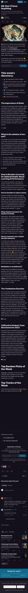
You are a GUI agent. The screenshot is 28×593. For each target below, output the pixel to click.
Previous (5, 476)
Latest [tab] (6, 532)
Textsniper (4, 372)
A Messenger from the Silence (9, 544)
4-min (4, 128)
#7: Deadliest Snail (9, 437)
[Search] (25, 532)
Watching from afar (6, 535)
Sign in (25, 2)
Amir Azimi (6, 17)
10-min (5, 168)
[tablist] (7, 485)
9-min (4, 319)
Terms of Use (20, 458)
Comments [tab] (4, 485)
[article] (14, 538)
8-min (4, 359)
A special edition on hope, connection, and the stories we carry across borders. (10, 546)
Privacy (12, 583)
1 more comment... (5, 525)
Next (23, 476)
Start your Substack (10, 586)
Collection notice (22, 583)
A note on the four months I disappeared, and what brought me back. (10, 556)
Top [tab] (2, 532)
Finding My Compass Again (9, 554)
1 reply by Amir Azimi (10, 519)
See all (4, 563)
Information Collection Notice (15, 460)
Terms (16, 583)
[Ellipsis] (26, 498)
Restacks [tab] (10, 485)
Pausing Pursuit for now (6, 537)
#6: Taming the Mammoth (11, 440)
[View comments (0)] (8, 550)
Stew (5, 498)
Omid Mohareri (7, 509)
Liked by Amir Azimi (9, 499)
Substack (7, 590)
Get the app (20, 586)
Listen (25, 17)
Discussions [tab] (11, 532)
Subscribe (20, 2)
